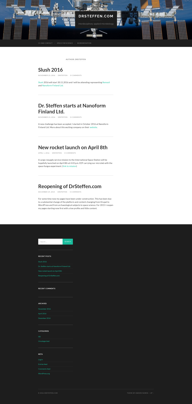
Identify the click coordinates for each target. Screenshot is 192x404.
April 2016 (42, 313)
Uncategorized (43, 341)
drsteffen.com (96, 16)
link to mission (69, 166)
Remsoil (106, 82)
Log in (40, 359)
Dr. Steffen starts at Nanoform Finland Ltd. (54, 266)
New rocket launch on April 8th (73, 147)
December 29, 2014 (46, 192)
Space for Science (65, 43)
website (93, 127)
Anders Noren (142, 393)
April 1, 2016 (43, 153)
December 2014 (44, 318)
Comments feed (44, 369)
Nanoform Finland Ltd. (52, 85)
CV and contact (45, 43)
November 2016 (44, 309)
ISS (39, 336)
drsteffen (63, 75)
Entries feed (42, 364)
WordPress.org (44, 373)
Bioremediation (84, 43)
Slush (40, 82)
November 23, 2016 (46, 75)
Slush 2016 (50, 70)
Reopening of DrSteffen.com (69, 186)
